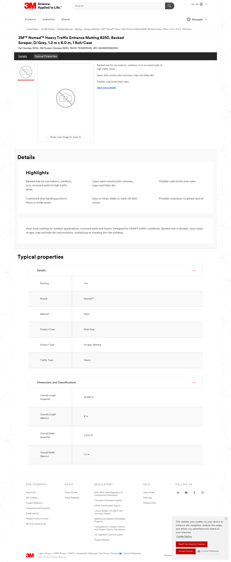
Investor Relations (34, 503)
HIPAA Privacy (60, 554)
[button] (208, 551)
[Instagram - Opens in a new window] (202, 492)
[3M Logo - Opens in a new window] (43, 6)
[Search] (169, 6)
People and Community (37, 519)
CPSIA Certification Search (107, 506)
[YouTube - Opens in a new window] (186, 492)
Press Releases (72, 498)
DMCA (71, 554)
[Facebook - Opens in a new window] (194, 492)
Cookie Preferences (132, 554)
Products (30, 19)
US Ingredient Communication (108, 535)
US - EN (195, 5)
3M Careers (31, 498)
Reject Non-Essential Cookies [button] (192, 544)
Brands (66, 19)
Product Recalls (101, 540)
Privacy (48, 554)
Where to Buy (149, 503)
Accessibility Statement (87, 554)
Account (197, 19)
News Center (71, 492)
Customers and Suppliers (38, 508)
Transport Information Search (108, 500)
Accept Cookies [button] (186, 551)
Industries (49, 19)
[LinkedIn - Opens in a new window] (178, 492)
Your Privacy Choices (108, 554)
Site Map (147, 498)
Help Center (149, 492)
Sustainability (32, 513)
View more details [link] (106, 88)
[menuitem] (22, 56)
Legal (40, 554)
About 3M (31, 492)
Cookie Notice (184, 536)
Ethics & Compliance (36, 524)
